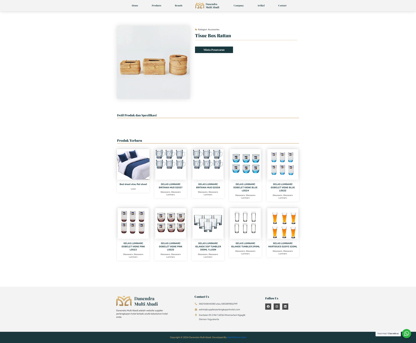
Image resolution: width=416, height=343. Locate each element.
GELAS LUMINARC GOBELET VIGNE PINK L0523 (133, 246)
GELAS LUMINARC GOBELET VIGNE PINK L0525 (170, 246)
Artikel (261, 5)
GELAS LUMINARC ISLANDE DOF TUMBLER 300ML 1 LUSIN (208, 246)
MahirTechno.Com (236, 337)
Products (156, 5)
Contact (282, 5)
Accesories (213, 29)
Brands (178, 5)
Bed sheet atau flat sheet (133, 184)
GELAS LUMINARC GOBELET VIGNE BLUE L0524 (245, 187)
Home (135, 5)
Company (239, 5)
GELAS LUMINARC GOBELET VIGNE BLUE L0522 (283, 187)
